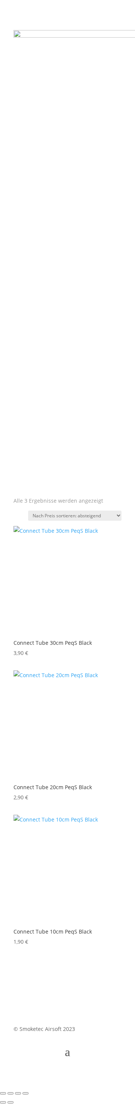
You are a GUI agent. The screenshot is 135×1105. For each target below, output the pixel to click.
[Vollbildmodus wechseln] (11, 1093)
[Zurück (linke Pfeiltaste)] (3, 1102)
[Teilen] (18, 1093)
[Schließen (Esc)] (25, 1093)
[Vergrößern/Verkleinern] (3, 1093)
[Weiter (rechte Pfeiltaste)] (11, 1102)
